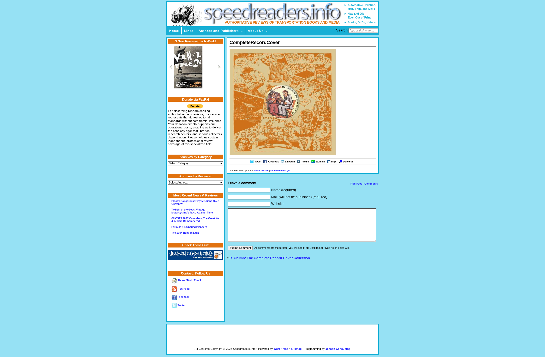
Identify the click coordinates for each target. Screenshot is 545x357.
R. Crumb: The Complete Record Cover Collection (269, 258)
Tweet (258, 161)
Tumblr (305, 161)
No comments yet (280, 170)
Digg (334, 161)
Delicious (348, 161)
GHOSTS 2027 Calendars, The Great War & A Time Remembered (196, 219)
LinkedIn (290, 161)
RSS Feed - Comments (364, 183)
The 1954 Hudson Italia (185, 233)
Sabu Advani (261, 170)
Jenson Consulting (338, 348)
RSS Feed (183, 288)
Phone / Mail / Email (189, 280)
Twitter (181, 305)
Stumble (320, 161)
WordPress (281, 348)
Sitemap (296, 348)
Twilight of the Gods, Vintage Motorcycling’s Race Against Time (192, 211)
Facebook (273, 161)
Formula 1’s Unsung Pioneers (189, 227)
